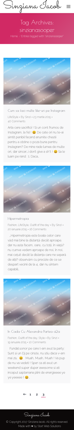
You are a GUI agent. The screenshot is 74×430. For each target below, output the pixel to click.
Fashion (12, 225)
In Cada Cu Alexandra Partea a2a (34, 331)
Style (42, 338)
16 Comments (37, 229)
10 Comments (37, 342)
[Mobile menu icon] (68, 6)
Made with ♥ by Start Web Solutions (39, 426)
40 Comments (16, 121)
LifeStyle (13, 117)
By (26, 117)
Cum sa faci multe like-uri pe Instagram (36, 110)
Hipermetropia (18, 218)
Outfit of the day (39, 225)
